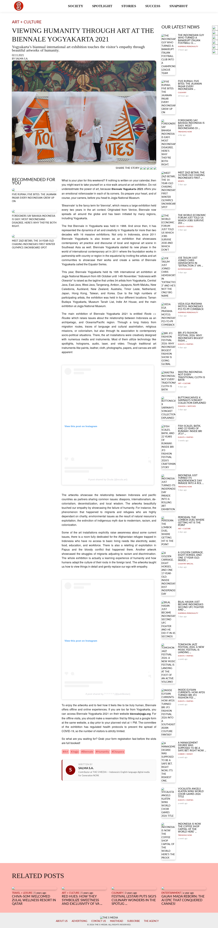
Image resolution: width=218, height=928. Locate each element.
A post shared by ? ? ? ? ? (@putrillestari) (107, 694)
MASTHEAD (116, 921)
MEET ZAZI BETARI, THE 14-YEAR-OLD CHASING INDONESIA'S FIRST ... (191, 175)
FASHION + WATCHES (187, 406)
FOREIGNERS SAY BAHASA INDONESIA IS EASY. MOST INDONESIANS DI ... (191, 124)
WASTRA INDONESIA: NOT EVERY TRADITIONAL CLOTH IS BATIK (191, 376)
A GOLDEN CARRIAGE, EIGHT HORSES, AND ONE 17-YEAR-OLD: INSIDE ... (190, 556)
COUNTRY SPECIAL (185, 564)
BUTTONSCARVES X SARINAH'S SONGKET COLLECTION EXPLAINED (192, 400)
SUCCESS (153, 6)
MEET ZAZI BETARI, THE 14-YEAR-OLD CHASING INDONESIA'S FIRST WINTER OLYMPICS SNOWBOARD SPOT (33, 244)
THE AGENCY (151, 921)
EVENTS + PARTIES (185, 226)
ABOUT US (62, 921)
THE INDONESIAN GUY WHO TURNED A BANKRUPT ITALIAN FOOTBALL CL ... (191, 39)
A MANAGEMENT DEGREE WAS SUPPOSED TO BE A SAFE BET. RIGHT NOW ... (192, 747)
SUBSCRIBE (133, 921)
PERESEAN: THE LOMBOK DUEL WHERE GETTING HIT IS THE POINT (191, 521)
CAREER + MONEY (185, 754)
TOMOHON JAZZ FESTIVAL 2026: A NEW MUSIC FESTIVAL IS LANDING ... (191, 648)
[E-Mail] (155, 168)
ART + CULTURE (184, 383)
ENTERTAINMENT (185, 269)
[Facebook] (145, 168)
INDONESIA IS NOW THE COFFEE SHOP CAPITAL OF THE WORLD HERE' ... (189, 828)
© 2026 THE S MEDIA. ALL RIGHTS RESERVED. (109, 925)
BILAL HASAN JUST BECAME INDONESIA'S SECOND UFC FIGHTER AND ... (191, 606)
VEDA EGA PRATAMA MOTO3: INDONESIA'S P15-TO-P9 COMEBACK (191, 306)
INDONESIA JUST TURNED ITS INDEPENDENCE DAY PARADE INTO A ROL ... (191, 479)
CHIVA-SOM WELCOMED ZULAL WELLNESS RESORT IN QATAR (34, 900)
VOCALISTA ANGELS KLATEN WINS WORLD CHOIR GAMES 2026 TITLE (191, 793)
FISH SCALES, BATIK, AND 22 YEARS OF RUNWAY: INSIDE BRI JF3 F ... (190, 430)
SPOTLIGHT (102, 6)
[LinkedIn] (148, 168)
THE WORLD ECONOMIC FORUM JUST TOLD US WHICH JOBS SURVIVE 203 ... (192, 219)
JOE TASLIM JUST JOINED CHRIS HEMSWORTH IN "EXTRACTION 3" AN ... (190, 262)
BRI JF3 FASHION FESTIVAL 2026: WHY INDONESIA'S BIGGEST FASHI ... (190, 337)
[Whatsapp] (141, 168)
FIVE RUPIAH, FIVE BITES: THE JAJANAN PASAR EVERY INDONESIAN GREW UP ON (34, 198)
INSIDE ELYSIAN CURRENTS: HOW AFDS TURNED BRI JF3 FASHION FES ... (191, 694)
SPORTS (181, 181)
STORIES (129, 6)
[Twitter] (152, 168)
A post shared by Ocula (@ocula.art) (107, 479)
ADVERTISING (79, 921)
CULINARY (182, 92)
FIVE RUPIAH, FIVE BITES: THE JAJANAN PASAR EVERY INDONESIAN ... (190, 85)
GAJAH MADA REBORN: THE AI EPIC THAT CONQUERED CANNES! (183, 900)
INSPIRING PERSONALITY (188, 46)
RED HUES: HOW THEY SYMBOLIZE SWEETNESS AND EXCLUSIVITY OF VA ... (82, 900)
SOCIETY (76, 6)
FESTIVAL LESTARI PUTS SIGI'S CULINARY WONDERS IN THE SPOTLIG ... (134, 900)
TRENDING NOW (185, 132)
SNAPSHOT (179, 6)
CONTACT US (98, 921)
